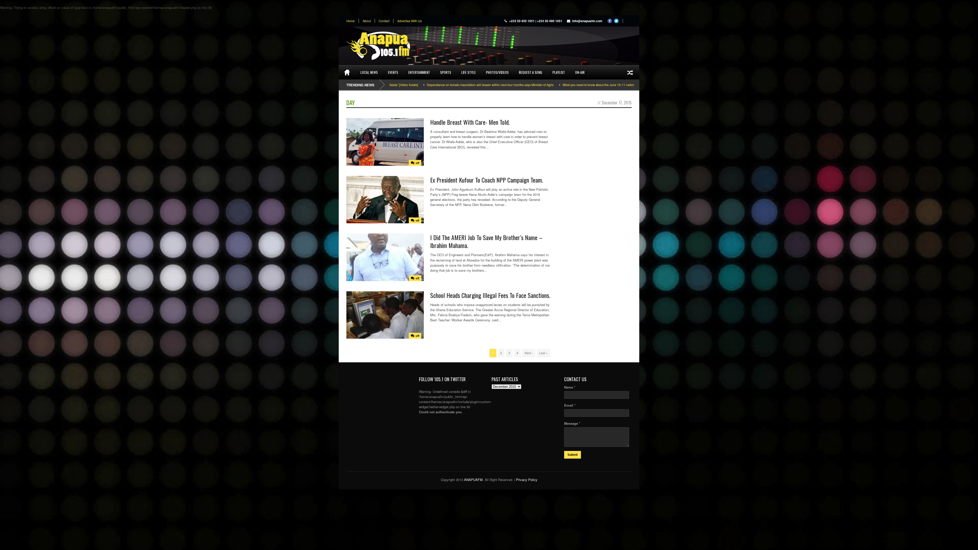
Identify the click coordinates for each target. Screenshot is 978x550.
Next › (529, 353)
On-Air (580, 72)
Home (350, 21)
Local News (369, 72)
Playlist (558, 72)
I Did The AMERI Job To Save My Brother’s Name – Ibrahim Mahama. (486, 241)
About (367, 21)
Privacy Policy (526, 479)
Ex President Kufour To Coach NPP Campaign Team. (486, 179)
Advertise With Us (409, 21)
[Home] (347, 72)
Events (393, 72)
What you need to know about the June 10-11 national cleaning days (563, 84)
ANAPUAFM (473, 479)
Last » (543, 353)
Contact (384, 21)
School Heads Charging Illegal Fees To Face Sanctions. (490, 295)
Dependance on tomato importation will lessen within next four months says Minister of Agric (443, 84)
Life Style (468, 72)
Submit (572, 455)
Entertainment (419, 72)
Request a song (530, 72)
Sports (445, 72)
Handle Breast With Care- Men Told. (470, 122)
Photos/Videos (497, 72)
